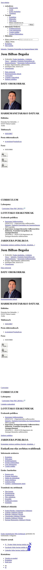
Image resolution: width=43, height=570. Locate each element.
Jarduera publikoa (7, 435)
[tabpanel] (21, 96)
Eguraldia (8, 499)
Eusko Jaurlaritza (14, 11)
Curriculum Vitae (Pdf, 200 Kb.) (13, 208)
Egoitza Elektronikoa (16, 34)
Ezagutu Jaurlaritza (11, 476)
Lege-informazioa (15, 30)
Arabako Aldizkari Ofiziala (14, 512)
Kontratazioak (9, 495)
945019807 (9, 133)
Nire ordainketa (10, 497)
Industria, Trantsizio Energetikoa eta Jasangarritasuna (22, 225)
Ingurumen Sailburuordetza (26, 63)
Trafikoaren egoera (11, 501)
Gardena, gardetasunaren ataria (15, 483)
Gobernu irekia (10, 482)
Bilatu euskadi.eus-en (16, 23)
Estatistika (8, 502)
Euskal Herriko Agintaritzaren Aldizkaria (18, 510)
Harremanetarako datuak (9, 299)
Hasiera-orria (13, 8)
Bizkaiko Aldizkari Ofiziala (14, 514)
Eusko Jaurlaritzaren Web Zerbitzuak (13, 534)
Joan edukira (5, 2)
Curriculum (4, 388)
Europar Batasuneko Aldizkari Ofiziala (18, 520)
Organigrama (9, 68)
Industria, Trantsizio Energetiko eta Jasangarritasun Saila (19, 49)
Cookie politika (14, 32)
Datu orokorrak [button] (10, 72)
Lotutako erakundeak (8, 404)
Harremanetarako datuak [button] (13, 74)
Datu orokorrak (6, 268)
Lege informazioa (11, 464)
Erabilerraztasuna (15, 28)
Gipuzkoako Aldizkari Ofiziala (15, 516)
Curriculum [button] (9, 75)
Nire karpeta (9, 45)
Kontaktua (12, 17)
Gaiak (11, 10)
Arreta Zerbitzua (10, 480)
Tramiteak (12, 13)
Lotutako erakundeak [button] (12, 77)
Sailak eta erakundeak (12, 478)
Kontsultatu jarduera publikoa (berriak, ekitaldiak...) (18, 245)
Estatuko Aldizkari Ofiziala (14, 518)
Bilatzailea (12, 19)
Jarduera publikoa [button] (11, 79)
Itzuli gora (8, 562)
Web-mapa (12, 21)
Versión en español (11, 558)
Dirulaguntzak (9, 493)
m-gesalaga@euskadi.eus (13, 141)
